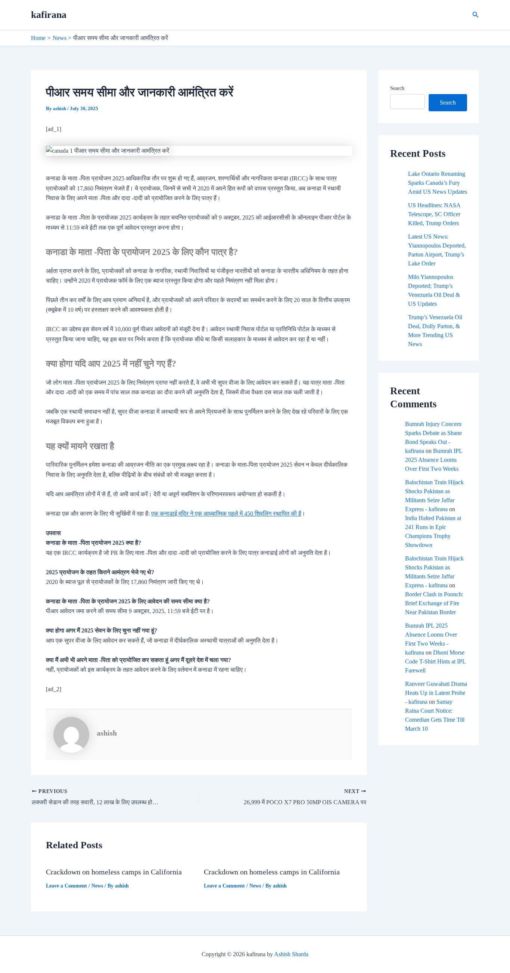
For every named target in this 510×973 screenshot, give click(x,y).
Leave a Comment (66, 886)
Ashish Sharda (291, 954)
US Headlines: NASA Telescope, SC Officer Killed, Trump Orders (434, 214)
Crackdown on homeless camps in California (114, 872)
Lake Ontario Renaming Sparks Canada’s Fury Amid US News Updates (437, 183)
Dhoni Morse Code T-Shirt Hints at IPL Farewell (435, 661)
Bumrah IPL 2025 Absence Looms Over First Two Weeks (433, 460)
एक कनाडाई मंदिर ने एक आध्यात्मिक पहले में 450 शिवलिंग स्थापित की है (226, 513)
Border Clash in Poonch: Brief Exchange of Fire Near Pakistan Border (434, 603)
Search (397, 88)
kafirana (48, 14)
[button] (475, 15)
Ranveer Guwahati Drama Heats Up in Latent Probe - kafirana (436, 693)
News (97, 886)
